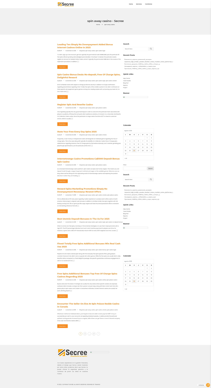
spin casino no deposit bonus (114, 222)
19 (134, 147)
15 (147, 144)
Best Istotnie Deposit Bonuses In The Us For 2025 (83, 219)
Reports (125, 85)
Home (98, 24)
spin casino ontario (111, 81)
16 (151, 144)
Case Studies (127, 81)
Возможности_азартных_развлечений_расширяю (137, 59)
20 (138, 147)
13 (138, 144)
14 (142, 144)
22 (147, 147)
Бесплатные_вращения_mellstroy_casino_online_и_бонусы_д (142, 64)
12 (134, 144)
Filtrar (124, 165)
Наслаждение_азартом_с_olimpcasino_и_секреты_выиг (140, 66)
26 (134, 150)
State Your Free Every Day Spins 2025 (77, 131)
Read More (62, 67)
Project (125, 87)
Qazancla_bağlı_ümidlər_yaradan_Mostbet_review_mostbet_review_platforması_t (148, 62)
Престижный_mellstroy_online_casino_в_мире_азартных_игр (141, 68)
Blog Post (125, 83)
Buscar (150, 168)
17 (125, 147)
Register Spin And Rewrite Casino (75, 104)
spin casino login (100, 51)
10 (125, 144)
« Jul (126, 158)
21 (142, 147)
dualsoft (59, 50)
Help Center (126, 78)
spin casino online (101, 280)
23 (151, 147)
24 (125, 150)
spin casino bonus (101, 250)
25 (130, 150)
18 (129, 147)
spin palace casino (101, 108)
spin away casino (90, 51)
